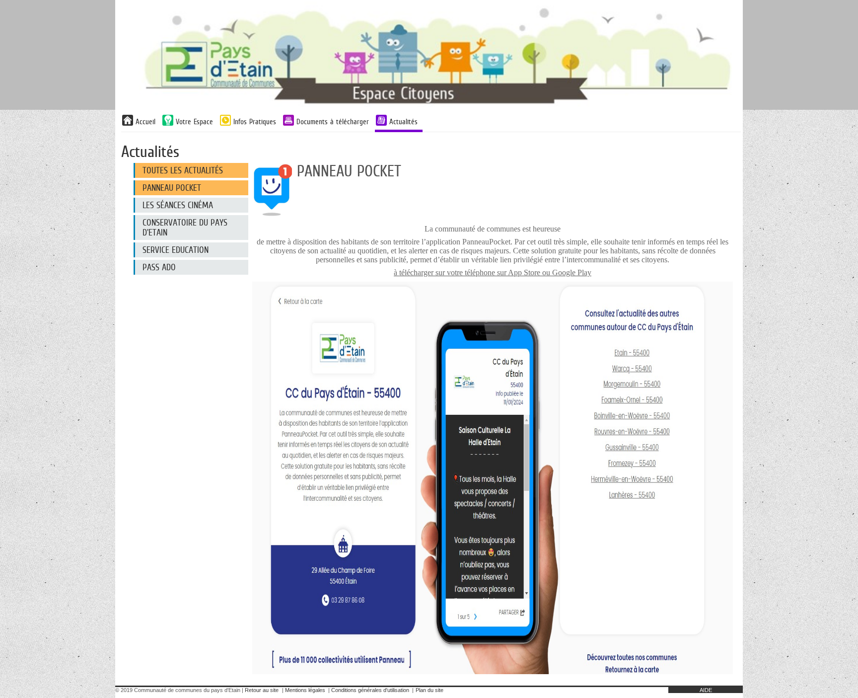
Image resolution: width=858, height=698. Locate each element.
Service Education (176, 250)
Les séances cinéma (178, 205)
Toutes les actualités (183, 170)
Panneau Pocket (172, 188)
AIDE (706, 690)
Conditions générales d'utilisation (370, 690)
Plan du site (429, 690)
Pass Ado (159, 267)
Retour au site (262, 690)
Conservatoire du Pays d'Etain (185, 227)
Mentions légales (305, 690)
